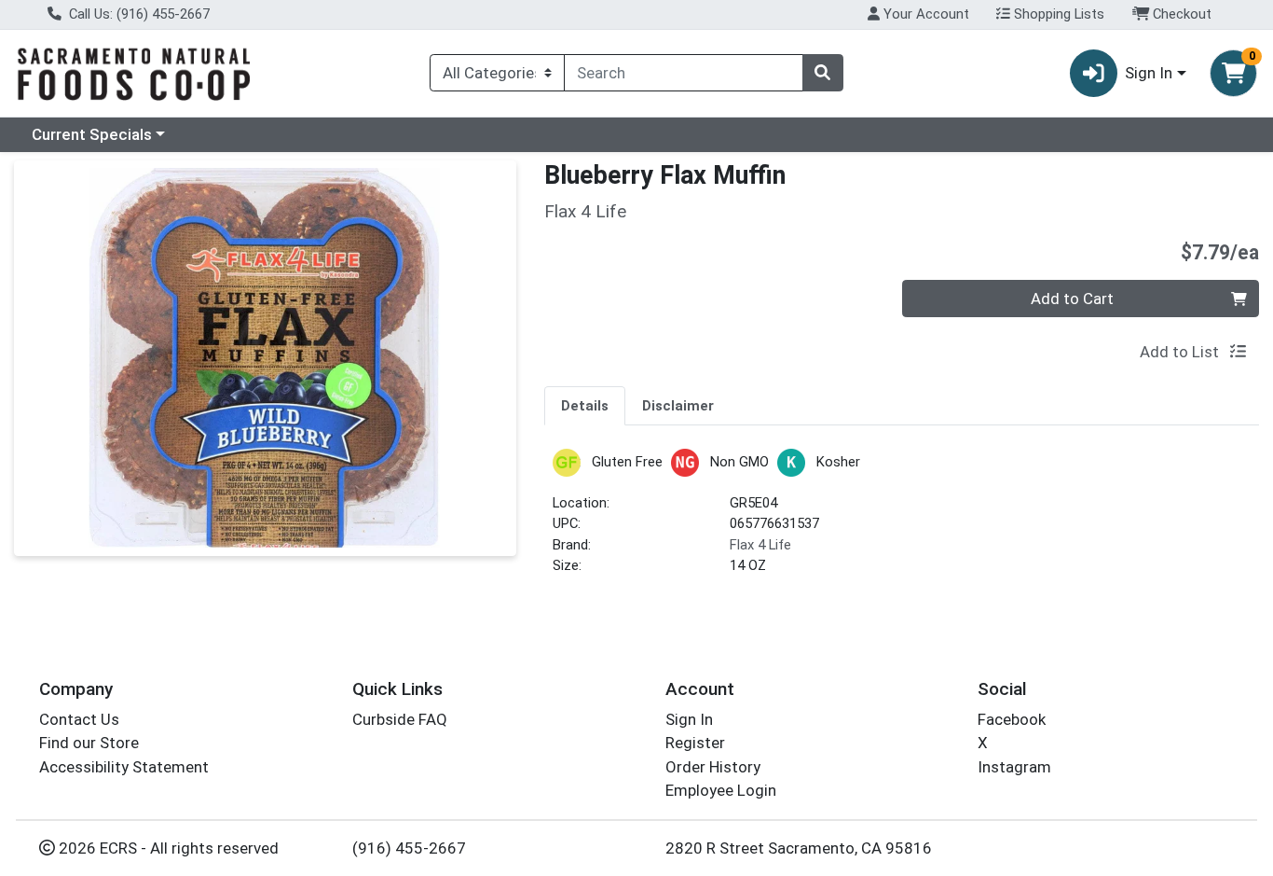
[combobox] (683, 72)
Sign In (689, 719)
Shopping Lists (1057, 14)
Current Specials (92, 134)
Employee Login (720, 790)
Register (695, 742)
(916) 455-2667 (409, 848)
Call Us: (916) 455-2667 (137, 14)
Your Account (924, 14)
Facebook (1012, 719)
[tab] (584, 405)
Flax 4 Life (760, 544)
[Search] (822, 72)
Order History (712, 767)
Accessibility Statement (124, 767)
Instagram (1014, 767)
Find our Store (89, 742)
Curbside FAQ (399, 719)
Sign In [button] (1148, 72)
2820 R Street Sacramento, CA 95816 (798, 848)
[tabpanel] (901, 520)
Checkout (1180, 14)
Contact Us (79, 719)
